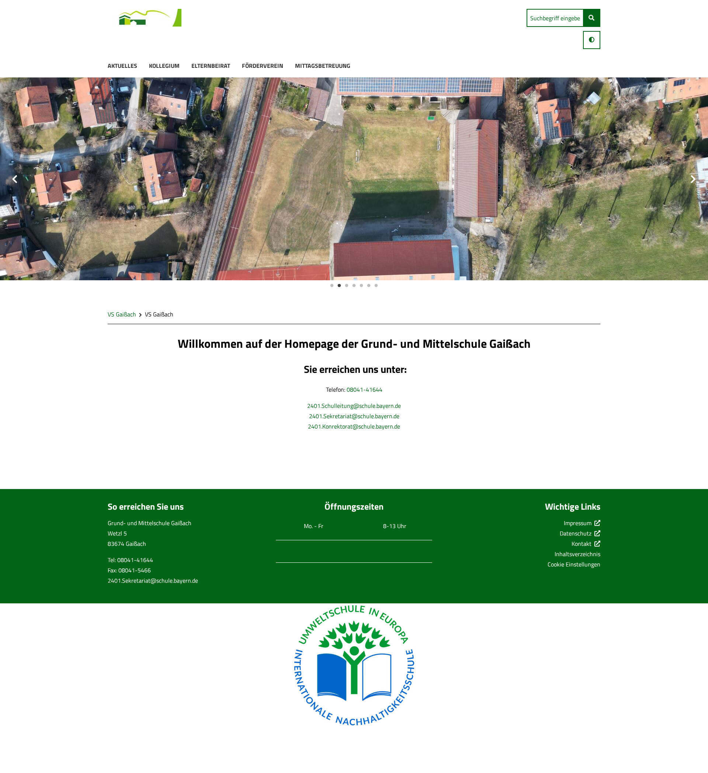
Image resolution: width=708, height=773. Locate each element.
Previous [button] (15, 179)
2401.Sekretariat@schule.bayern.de (354, 416)
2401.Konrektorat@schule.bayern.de (354, 426)
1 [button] (332, 286)
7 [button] (376, 286)
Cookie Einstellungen (574, 564)
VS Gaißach (122, 314)
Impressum (577, 523)
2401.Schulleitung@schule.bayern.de (354, 405)
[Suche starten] (591, 18)
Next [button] (693, 179)
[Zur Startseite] (144, 19)
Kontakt (581, 543)
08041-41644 (364, 389)
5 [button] (361, 286)
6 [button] (368, 286)
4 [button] (354, 286)
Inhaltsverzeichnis (577, 554)
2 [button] (339, 286)
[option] (354, 178)
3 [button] (346, 286)
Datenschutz (575, 533)
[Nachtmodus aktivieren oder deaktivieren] (592, 39)
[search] (555, 18)
